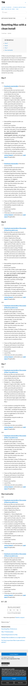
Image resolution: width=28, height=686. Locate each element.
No (17, 610)
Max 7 (6, 47)
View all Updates (4, 665)
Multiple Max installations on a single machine (13, 637)
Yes (10, 610)
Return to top (5, 622)
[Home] (3, 3)
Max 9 (6, 43)
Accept (14, 678)
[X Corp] (4, 601)
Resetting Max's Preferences (9, 629)
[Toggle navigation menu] (25, 2)
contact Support (8, 155)
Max (17, 9)
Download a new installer (11, 86)
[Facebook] (2, 601)
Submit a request (20, 617)
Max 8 (6, 45)
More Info (20, 682)
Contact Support (14, 654)
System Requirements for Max (9, 634)
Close (7, 682)
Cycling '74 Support (6, 7)
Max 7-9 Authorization (7, 631)
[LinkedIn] (5, 601)
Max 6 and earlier (9, 50)
